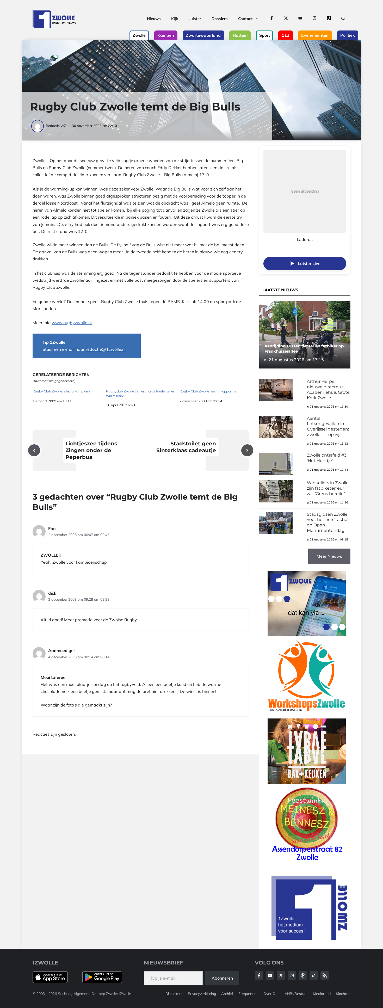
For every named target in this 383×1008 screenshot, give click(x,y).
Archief (227, 993)
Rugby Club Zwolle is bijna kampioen (61, 391)
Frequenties (248, 993)
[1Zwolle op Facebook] (271, 18)
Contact (245, 18)
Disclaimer (174, 993)
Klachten (343, 993)
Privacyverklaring (202, 993)
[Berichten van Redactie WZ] (38, 126)
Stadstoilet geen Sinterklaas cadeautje (186, 446)
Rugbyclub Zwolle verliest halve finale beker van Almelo (140, 393)
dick (52, 593)
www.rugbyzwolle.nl (72, 322)
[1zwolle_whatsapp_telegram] (307, 634)
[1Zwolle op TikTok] (329, 18)
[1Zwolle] (54, 18)
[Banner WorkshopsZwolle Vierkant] (307, 714)
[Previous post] (34, 450)
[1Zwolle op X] (286, 18)
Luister (194, 18)
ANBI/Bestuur (296, 993)
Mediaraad (322, 993)
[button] (343, 18)
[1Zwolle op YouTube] (300, 18)
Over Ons (271, 993)
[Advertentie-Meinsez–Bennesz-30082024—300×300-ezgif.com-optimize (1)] (307, 862)
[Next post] (247, 450)
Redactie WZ (56, 126)
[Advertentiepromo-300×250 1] (310, 938)
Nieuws (154, 18)
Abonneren (222, 978)
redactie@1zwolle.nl (106, 349)
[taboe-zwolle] (307, 782)
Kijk (174, 18)
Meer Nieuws (329, 556)
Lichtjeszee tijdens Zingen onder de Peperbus (91, 450)
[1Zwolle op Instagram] (314, 18)
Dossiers (220, 18)
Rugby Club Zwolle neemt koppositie (208, 391)
